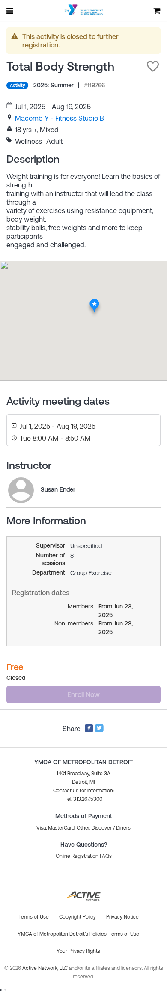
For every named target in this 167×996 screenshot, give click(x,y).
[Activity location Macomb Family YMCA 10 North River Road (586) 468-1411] (94, 301)
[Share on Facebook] (89, 730)
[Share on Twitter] (99, 730)
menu (10, 10)
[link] (59, 118)
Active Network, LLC (45, 968)
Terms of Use (124, 934)
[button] (153, 66)
